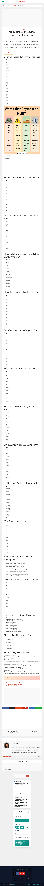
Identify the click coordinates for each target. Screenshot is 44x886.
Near (22, 827)
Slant (27, 827)
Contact (40, 884)
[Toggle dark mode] (28, 812)
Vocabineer (13, 884)
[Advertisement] (22, 19)
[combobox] (22, 816)
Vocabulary (8, 5)
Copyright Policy (29, 884)
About (26, 884)
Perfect (17, 827)
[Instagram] (14, 873)
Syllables (17, 830)
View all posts (7, 756)
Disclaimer (37, 884)
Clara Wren (17, 38)
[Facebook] (17, 873)
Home (4, 5)
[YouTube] (23, 873)
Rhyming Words (13, 5)
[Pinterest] (20, 873)
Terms (34, 884)
